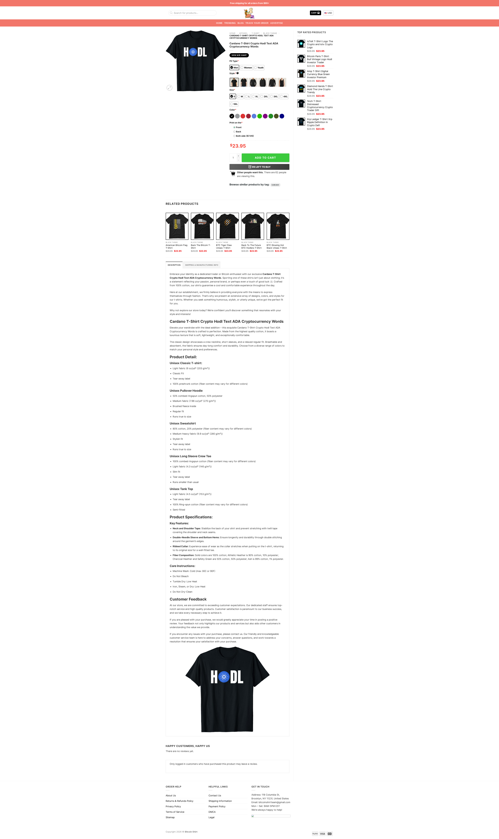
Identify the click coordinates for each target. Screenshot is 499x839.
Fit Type (234, 61)
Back (238, 131)
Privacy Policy (173, 806)
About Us (171, 795)
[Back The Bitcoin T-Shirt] (202, 226)
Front (238, 127)
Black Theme (270, 33)
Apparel (243, 33)
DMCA (212, 812)
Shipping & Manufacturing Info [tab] (201, 265)
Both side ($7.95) (245, 136)
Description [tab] (174, 265)
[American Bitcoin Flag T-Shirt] (177, 226)
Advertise (276, 23)
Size (232, 90)
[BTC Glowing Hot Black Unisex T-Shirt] (278, 226)
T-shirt (256, 33)
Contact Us (215, 795)
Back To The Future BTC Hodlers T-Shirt (251, 246)
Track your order (256, 23)
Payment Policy (217, 806)
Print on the (235, 122)
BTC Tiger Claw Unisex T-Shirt (224, 246)
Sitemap (170, 817)
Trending (230, 23)
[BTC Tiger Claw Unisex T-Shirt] (227, 226)
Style (233, 73)
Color (232, 109)
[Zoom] (169, 88)
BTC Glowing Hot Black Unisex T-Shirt (277, 246)
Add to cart (265, 157)
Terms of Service (175, 812)
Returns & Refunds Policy (179, 801)
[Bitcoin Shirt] (249, 12)
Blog (241, 23)
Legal (211, 817)
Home (219, 23)
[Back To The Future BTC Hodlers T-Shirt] (253, 226)
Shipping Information (220, 801)
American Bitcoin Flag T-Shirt (176, 246)
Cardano (275, 185)
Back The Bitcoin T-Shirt (201, 246)
